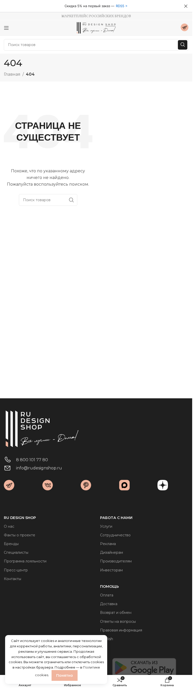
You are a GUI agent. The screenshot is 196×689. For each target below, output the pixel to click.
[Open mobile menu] (6, 28)
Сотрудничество (115, 535)
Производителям (116, 561)
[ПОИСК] (182, 45)
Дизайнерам (111, 552)
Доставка (108, 604)
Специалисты (16, 552)
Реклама (108, 543)
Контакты (12, 579)
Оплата (106, 595)
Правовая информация (121, 630)
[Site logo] (96, 27)
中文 (103, 647)
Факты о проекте (19, 535)
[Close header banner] (185, 6)
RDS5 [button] (120, 6)
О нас (9, 526)
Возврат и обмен (115, 612)
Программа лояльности (25, 561)
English (106, 639)
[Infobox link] (184, 28)
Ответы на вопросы (118, 621)
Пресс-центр (16, 570)
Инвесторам (111, 570)
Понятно (64, 675)
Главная (12, 74)
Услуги (106, 526)
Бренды (11, 543)
